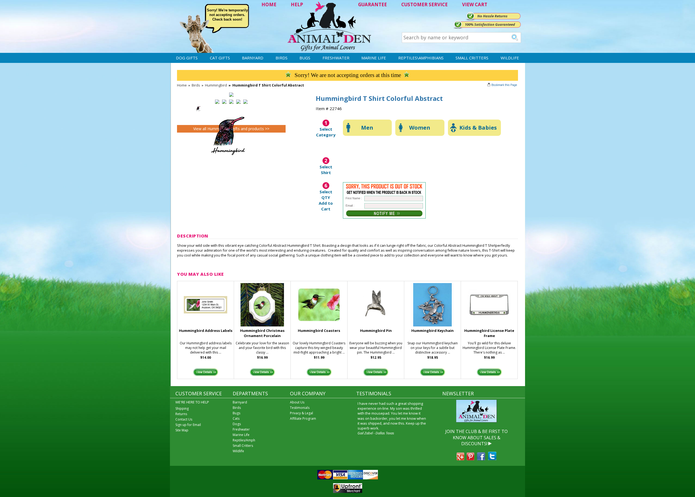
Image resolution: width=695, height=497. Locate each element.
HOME (268, 4)
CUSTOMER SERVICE (424, 4)
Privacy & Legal (301, 413)
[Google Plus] (460, 459)
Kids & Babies (478, 127)
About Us (297, 402)
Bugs (304, 57)
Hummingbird (216, 85)
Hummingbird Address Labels (205, 330)
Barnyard (252, 57)
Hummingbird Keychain (432, 330)
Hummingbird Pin (376, 330)
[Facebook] (481, 459)
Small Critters (472, 57)
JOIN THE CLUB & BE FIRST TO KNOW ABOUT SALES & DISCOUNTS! (476, 437)
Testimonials (299, 407)
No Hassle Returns (492, 16)
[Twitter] (492, 459)
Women (419, 127)
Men (367, 127)
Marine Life (373, 57)
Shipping (182, 408)
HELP (297, 4)
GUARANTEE (372, 4)
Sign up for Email (188, 424)
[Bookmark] (502, 85)
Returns (181, 414)
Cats (236, 418)
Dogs (237, 424)
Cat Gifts (220, 57)
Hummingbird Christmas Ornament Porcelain (262, 333)
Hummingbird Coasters (319, 330)
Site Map (181, 430)
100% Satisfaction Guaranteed (490, 24)
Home (182, 85)
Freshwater (336, 57)
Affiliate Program (303, 418)
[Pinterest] (470, 459)
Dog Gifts (187, 57)
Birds (282, 57)
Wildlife (510, 57)
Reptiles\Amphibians (421, 57)
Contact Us (183, 419)
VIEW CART (474, 4)
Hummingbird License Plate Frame (489, 333)
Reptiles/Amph (244, 440)
